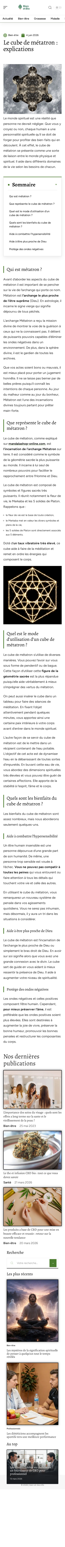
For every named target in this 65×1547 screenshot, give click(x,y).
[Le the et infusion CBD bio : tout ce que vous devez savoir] (33, 1150)
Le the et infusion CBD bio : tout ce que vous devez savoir (30, 1175)
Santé (7, 1182)
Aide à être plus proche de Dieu (27, 241)
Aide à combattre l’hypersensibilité (29, 234)
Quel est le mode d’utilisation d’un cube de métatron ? (29, 213)
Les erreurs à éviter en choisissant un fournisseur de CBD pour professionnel (30, 1470)
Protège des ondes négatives (26, 249)
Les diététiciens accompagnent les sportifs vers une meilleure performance (31, 1435)
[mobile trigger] (6, 7)
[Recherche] (50, 7)
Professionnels (13, 1428)
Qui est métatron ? (20, 196)
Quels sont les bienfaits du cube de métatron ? (30, 224)
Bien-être (9, 1126)
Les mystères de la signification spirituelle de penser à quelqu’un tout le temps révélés (32, 1353)
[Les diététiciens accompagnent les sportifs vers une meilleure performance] (32, 1394)
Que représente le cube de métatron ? (31, 203)
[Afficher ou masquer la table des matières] (46, 185)
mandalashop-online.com (26, 444)
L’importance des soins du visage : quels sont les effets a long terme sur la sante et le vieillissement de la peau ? (32, 1116)
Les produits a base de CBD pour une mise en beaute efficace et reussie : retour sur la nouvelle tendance (31, 1234)
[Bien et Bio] (24, 7)
